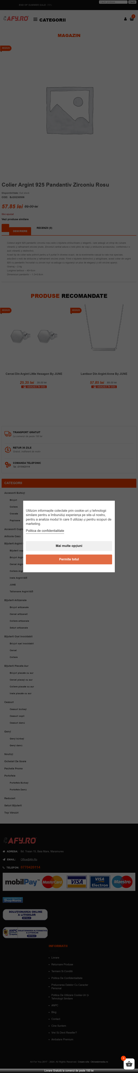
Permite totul (69, 559)
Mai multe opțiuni (69, 546)
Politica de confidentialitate (45, 531)
